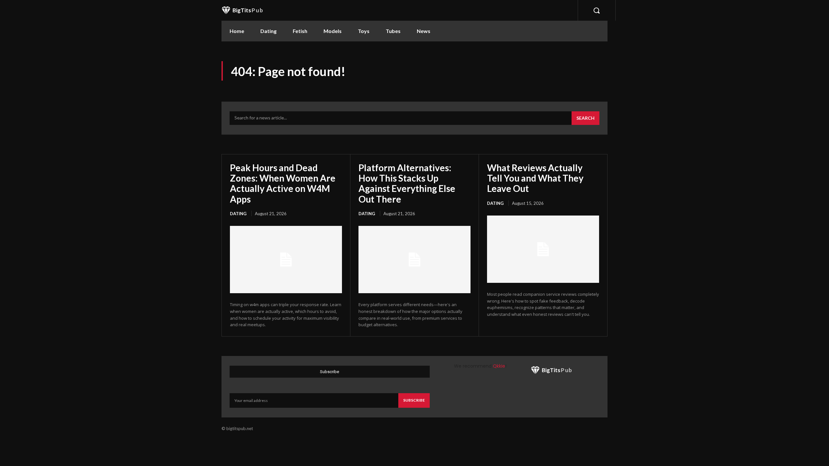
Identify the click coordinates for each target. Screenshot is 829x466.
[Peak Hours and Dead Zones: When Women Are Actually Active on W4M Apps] (286, 259)
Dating (238, 213)
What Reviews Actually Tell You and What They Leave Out (535, 178)
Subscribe (414, 400)
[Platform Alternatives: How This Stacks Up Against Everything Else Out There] (414, 259)
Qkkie (499, 366)
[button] (596, 10)
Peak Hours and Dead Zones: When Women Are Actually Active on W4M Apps (282, 183)
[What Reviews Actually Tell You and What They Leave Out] (543, 249)
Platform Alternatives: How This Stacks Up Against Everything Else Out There (406, 183)
